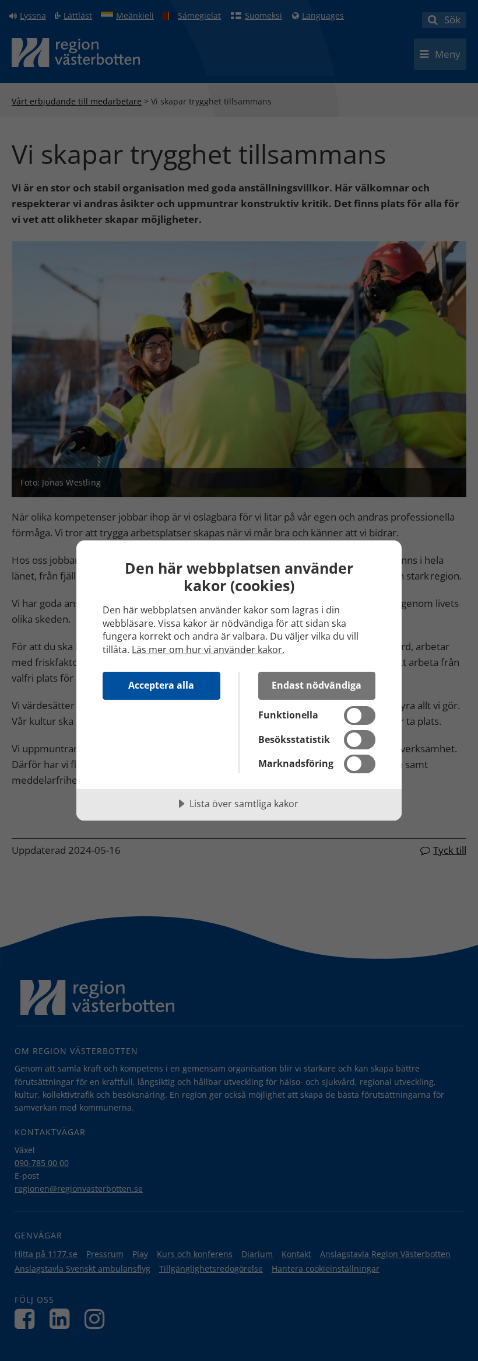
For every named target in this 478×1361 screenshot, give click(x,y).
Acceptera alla (161, 685)
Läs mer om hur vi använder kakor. (208, 649)
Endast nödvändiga (316, 685)
